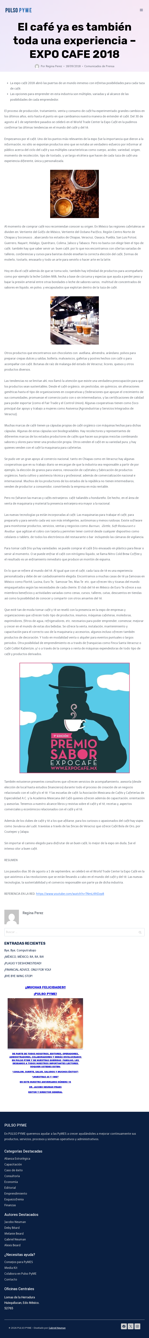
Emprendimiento (15, 1193)
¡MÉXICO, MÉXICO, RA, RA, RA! (24, 956)
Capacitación (13, 1164)
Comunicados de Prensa (99, 66)
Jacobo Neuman (15, 1222)
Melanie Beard (14, 1233)
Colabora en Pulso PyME (20, 1273)
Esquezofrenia (14, 1199)
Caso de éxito (13, 1170)
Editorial (10, 1187)
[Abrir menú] (141, 10)
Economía (11, 1182)
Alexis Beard (12, 1245)
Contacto (10, 1279)
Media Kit (10, 1268)
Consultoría (12, 1176)
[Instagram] (137, 1326)
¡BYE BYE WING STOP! (18, 976)
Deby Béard (12, 1228)
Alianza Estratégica (17, 1158)
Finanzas (10, 1205)
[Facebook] (124, 1326)
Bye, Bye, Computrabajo (20, 950)
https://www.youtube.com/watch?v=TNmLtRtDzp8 (70, 894)
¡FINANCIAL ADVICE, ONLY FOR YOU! (27, 969)
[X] (131, 1326)
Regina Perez (54, 66)
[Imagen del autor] (37, 66)
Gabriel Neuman (15, 1239)
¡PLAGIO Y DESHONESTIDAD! (22, 963)
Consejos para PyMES (18, 1262)
